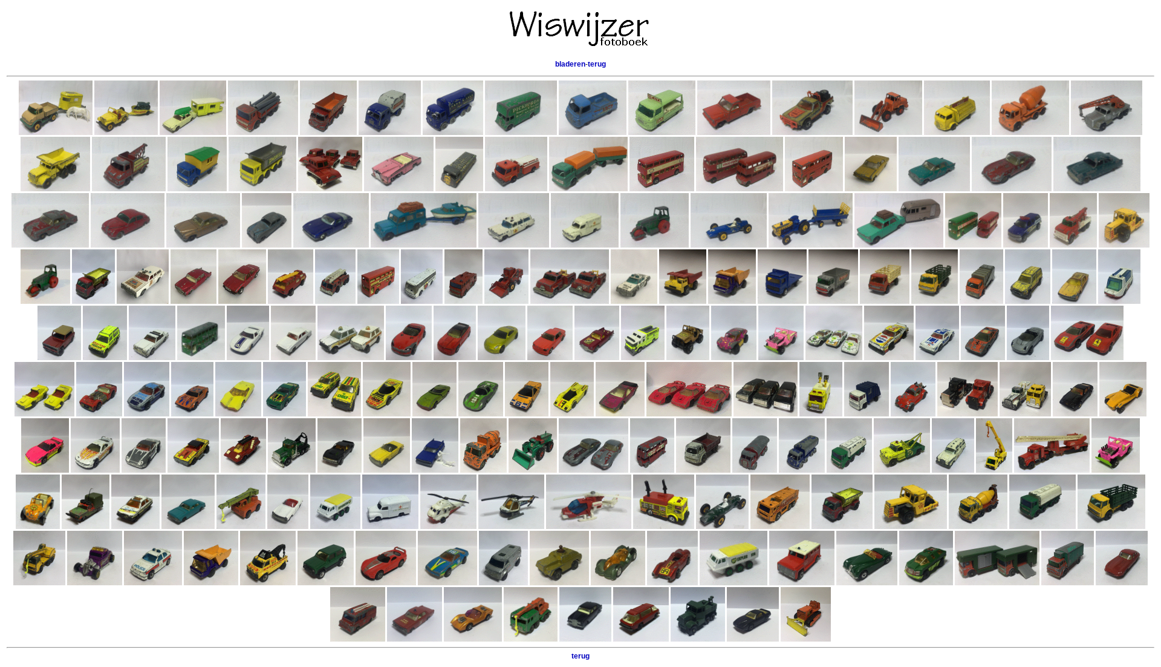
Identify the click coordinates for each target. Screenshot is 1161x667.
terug (597, 64)
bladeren (570, 64)
